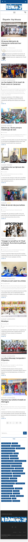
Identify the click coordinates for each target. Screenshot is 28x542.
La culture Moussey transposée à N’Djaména (13, 359)
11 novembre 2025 (6, 283)
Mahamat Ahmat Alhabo (17, 470)
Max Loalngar (13, 478)
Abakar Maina (5, 326)
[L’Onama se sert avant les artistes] (14, 269)
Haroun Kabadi (14, 455)
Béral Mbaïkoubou (20, 448)
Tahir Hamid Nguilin (6, 498)
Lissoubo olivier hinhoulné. (7, 468)
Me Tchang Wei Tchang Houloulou (9, 480)
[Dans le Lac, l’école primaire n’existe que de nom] (14, 115)
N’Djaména (16, 490)
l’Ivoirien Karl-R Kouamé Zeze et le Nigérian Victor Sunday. (14, 89)
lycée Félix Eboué (19, 468)
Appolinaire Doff (11, 326)
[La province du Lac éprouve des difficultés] (14, 155)
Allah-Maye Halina (15, 445)
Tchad (14, 498)
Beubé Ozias (14, 51)
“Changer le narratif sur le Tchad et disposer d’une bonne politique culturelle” (13, 243)
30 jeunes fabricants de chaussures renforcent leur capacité (11, 43)
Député (16, 453)
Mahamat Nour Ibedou (6, 475)
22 (17, 422)
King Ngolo (13, 365)
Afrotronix (11, 251)
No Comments (12, 47)
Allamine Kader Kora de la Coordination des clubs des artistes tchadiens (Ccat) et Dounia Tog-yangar (13, 286)
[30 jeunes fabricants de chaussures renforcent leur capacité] (14, 29)
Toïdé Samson (16, 500)
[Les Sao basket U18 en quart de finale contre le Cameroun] (14, 71)
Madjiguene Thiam (6, 470)
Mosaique (17, 326)
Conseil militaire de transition (8, 450)
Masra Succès (17, 475)
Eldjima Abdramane (6, 365)
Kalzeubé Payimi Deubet (20, 460)
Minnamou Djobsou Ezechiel (8, 483)
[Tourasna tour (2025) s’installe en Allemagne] (14, 387)
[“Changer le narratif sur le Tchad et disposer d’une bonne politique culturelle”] (14, 229)
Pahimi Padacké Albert (6, 493)
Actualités (3, 38)
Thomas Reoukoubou (6, 500)
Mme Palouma (19, 136)
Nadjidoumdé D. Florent (7, 485)
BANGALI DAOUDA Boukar (8, 448)
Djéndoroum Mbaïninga (7, 453)
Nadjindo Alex (18, 488)
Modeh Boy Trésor (20, 483)
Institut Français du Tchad (7, 460)
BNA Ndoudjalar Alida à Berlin (8, 406)
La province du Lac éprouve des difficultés (12, 168)
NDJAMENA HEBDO (6, 535)
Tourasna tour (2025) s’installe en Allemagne (13, 401)
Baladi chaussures (8, 51)
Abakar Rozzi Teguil (6, 443)
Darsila (16, 406)
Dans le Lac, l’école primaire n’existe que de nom (11, 129)
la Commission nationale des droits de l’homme (11, 463)
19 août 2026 (4, 47)
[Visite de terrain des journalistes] (14, 193)
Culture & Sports (11, 79)
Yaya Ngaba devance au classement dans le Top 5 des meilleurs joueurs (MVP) (13, 94)
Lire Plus (4, 60)
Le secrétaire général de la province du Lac (11, 174)
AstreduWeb (18, 535)
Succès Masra (20, 495)
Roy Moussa (19, 51)
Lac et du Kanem (6, 210)
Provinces (9, 125)
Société (9, 38)
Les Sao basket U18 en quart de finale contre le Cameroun (12, 83)
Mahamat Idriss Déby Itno (19, 473)
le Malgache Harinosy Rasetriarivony (13, 90)
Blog (20, 532)
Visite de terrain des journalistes (13, 205)
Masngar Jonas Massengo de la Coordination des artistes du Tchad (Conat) (13, 288)
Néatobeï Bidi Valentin (6, 490)
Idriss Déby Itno (14, 458)
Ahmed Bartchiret (5, 445)
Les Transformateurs (16, 465)
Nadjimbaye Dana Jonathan (7, 488)
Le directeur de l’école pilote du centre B (13, 135)
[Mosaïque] (14, 309)
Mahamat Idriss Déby (6, 473)
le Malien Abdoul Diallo (19, 90)
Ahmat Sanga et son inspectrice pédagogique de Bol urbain (14, 134)
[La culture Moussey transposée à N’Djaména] (14, 347)
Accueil (24, 532)
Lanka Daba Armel (5, 465)
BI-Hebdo (14, 532)
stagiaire (12, 495)
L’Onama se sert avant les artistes (13, 281)
